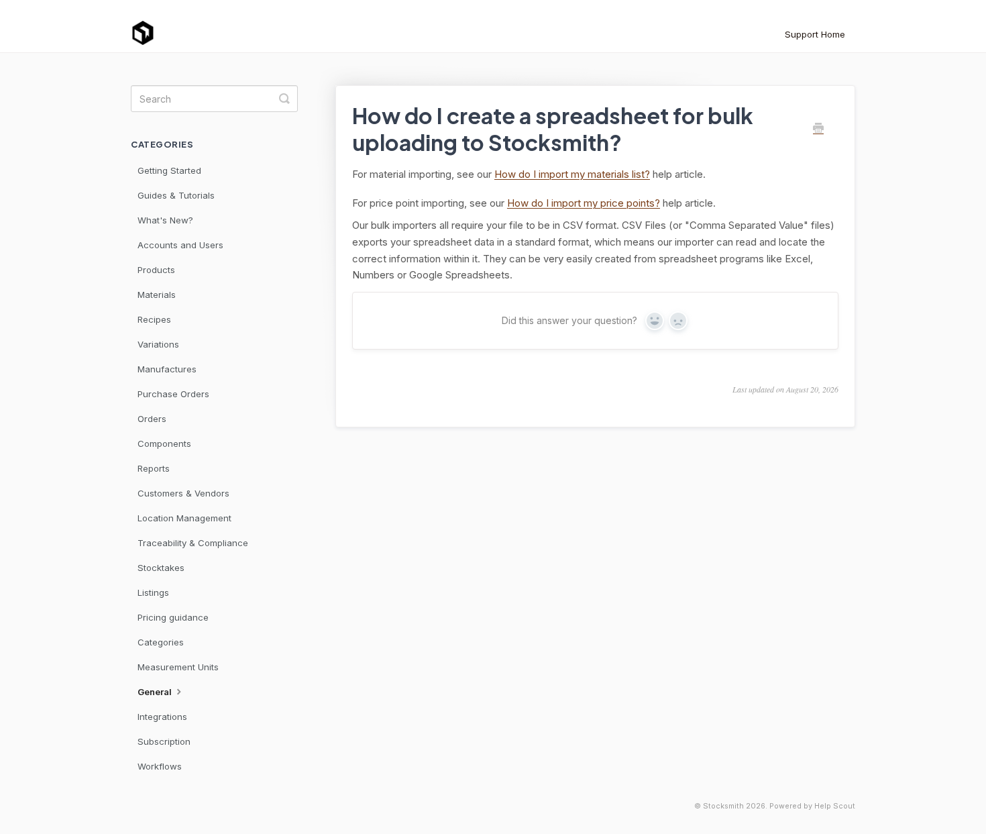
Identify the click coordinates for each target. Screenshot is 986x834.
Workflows (160, 766)
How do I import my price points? (583, 203)
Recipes (154, 319)
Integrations (162, 716)
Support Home (815, 34)
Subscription (164, 741)
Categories (161, 642)
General (156, 691)
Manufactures (167, 369)
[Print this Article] (818, 128)
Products (156, 269)
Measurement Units (178, 667)
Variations (158, 344)
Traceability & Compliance (193, 542)
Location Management (184, 518)
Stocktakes (161, 567)
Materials (157, 294)
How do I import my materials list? (572, 174)
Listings (153, 592)
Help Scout (834, 806)
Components (164, 443)
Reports (154, 468)
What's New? (165, 220)
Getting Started (169, 170)
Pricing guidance (173, 617)
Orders (152, 418)
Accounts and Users (180, 245)
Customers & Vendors (183, 493)
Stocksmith (723, 806)
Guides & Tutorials (176, 195)
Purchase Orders (173, 393)
